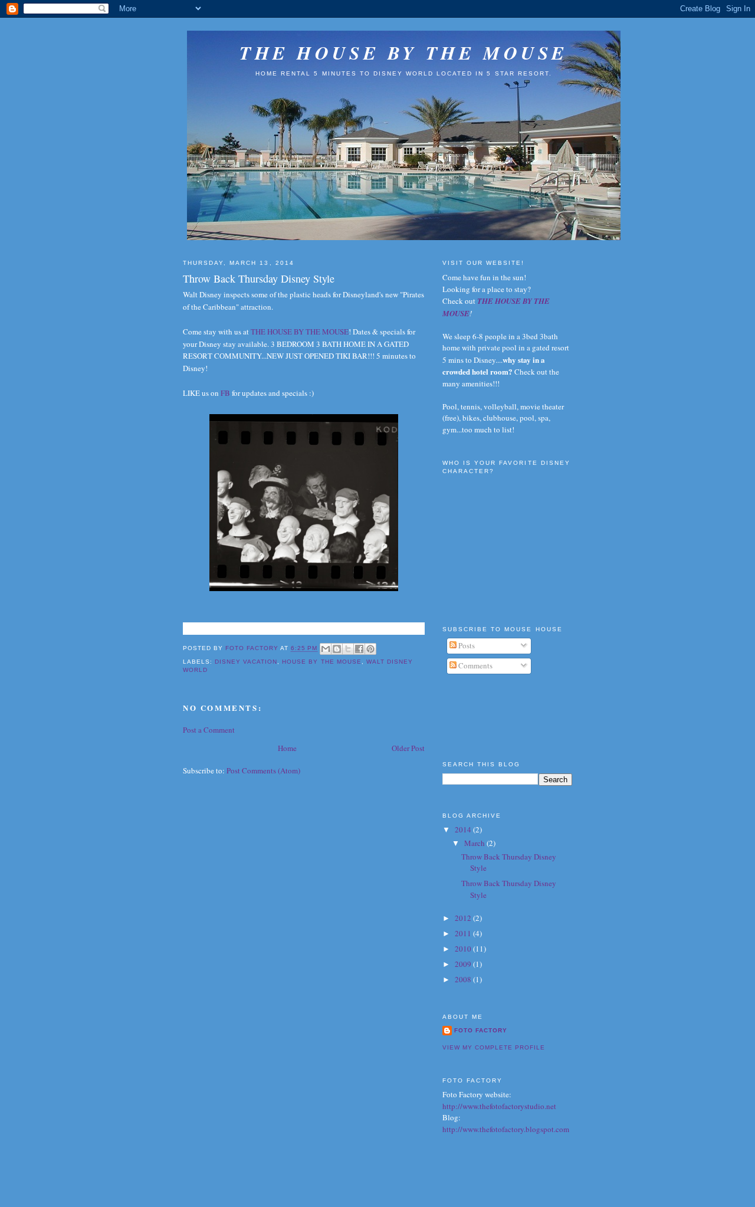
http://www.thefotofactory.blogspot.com (505, 1129)
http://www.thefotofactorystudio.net (499, 1106)
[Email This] (325, 649)
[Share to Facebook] (359, 649)
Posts (466, 645)
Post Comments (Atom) (263, 770)
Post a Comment (209, 729)
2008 (464, 979)
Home (287, 748)
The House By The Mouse (403, 52)
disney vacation (246, 661)
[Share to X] (348, 649)
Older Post (408, 748)
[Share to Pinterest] (370, 649)
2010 (464, 948)
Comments (475, 665)
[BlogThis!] (337, 649)
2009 (464, 964)
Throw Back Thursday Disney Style (258, 278)
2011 (464, 933)
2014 (464, 829)
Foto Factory (480, 1030)
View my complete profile (493, 1047)
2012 (464, 918)
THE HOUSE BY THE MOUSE (300, 331)
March (475, 843)
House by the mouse (321, 661)
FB (225, 393)
